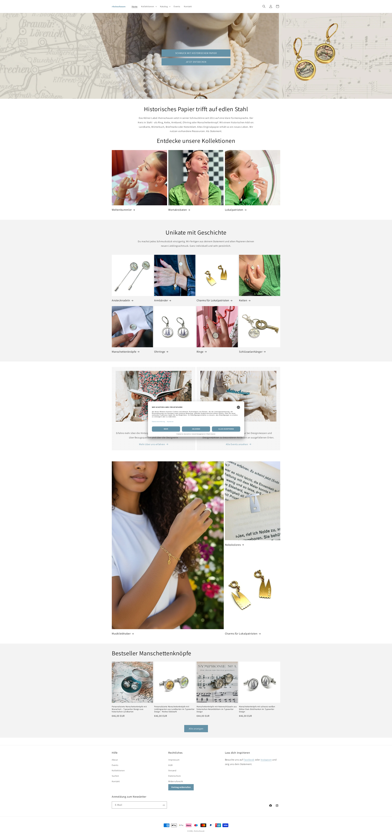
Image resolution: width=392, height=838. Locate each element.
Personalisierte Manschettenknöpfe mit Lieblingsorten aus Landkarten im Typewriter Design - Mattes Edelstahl (174, 709)
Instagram (266, 759)
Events (115, 765)
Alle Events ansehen (237, 444)
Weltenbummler (122, 209)
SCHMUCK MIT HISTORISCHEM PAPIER (196, 53)
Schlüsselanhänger (250, 351)
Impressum (173, 759)
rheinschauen (199, 831)
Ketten (243, 300)
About (115, 759)
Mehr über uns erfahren (152, 444)
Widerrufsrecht (175, 781)
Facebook (249, 759)
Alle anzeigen (196, 728)
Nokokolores (233, 544)
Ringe (200, 351)
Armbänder (161, 300)
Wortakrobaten (177, 209)
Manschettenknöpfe (124, 351)
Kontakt (116, 781)
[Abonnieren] (163, 805)
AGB (170, 765)
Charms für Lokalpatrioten (213, 300)
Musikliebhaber (121, 633)
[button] (148, 6)
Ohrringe (159, 351)
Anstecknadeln (121, 300)
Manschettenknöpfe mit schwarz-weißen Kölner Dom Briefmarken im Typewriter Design (257, 709)
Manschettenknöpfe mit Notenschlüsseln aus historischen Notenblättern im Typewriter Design (217, 709)
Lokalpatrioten (234, 209)
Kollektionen (118, 770)
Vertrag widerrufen (181, 787)
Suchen (115, 775)
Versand (172, 770)
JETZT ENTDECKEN (196, 61)
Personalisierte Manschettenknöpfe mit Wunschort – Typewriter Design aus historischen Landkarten (129, 709)
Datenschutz (174, 775)
